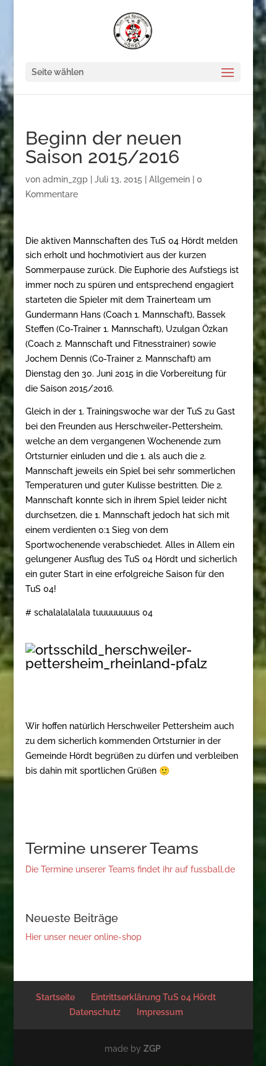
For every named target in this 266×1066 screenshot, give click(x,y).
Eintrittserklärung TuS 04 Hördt (153, 997)
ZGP (152, 1049)
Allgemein (169, 179)
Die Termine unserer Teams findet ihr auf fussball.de (130, 869)
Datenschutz (95, 1012)
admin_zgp (65, 179)
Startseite (55, 997)
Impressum (160, 1012)
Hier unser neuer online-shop (83, 937)
